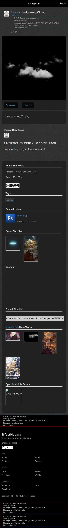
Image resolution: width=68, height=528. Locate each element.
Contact (5, 461)
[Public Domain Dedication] (13, 187)
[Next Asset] (34, 98)
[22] (49, 343)
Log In (17, 149)
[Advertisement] (21, 287)
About (4, 457)
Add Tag (9, 200)
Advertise (6, 485)
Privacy (38, 461)
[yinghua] (13, 336)
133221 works (30, 221)
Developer (6, 489)
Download (11, 105)
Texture (15, 12)
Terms (37, 457)
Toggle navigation (4, 3)
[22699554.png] (13, 243)
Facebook (6, 475)
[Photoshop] (10, 219)
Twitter (5, 471)
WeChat (38, 475)
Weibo (37, 471)
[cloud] (31, 337)
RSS (37, 485)
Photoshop (22, 215)
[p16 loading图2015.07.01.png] (31, 249)
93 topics (20, 221)
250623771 (15, 15)
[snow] (13, 368)
